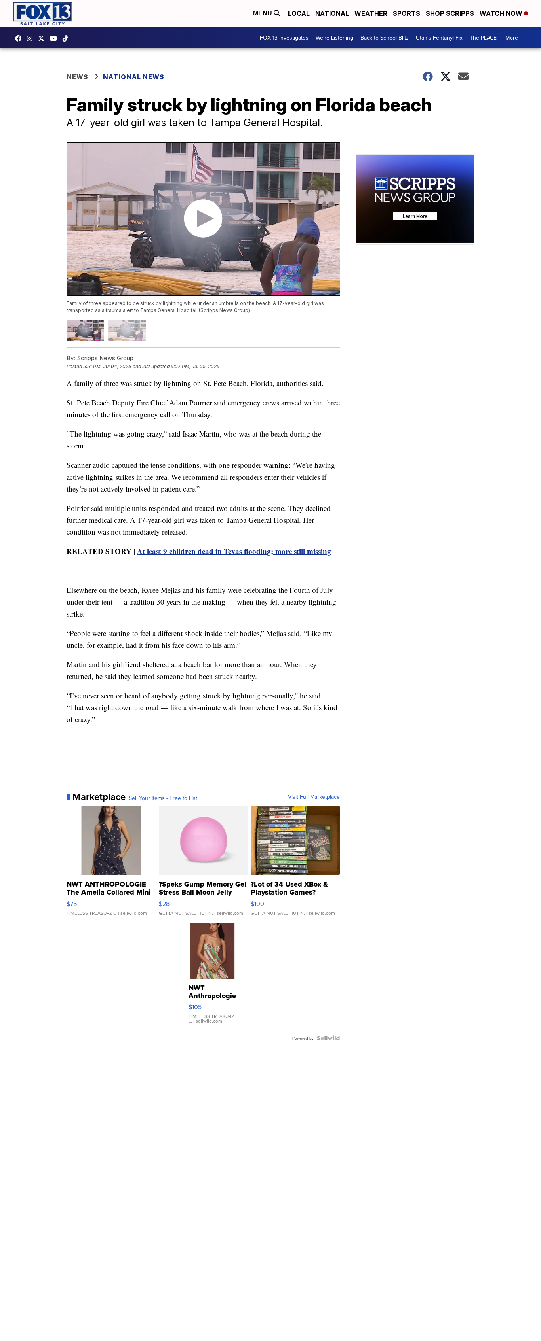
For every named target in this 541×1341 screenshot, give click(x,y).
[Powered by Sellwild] (328, 1038)
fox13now (31, 38)
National (332, 13)
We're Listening (334, 38)
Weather (370, 13)
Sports (406, 13)
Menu (263, 13)
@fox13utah (67, 38)
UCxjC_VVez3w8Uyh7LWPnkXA (55, 38)
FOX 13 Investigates (284, 38)
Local (299, 13)
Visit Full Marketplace (314, 797)
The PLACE (483, 38)
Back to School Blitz (384, 38)
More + (513, 38)
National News (133, 77)
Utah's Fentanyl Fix (439, 38)
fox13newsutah (20, 38)
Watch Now (502, 13)
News (77, 77)
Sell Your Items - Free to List (163, 798)
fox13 (43, 38)
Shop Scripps (450, 13)
